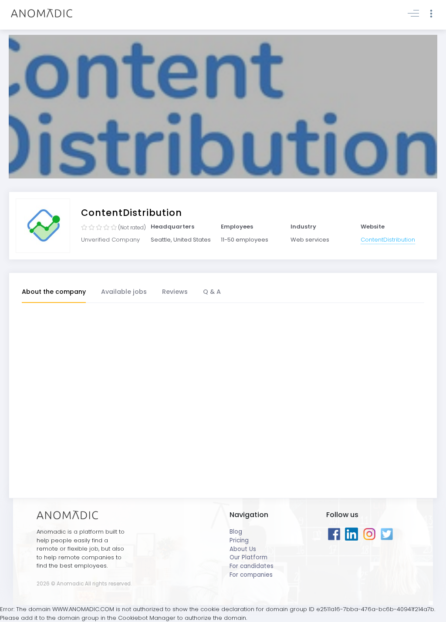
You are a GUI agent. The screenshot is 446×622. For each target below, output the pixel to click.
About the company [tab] (54, 291)
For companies (251, 575)
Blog (236, 532)
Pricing (239, 540)
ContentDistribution (388, 239)
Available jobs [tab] (124, 291)
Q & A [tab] (212, 291)
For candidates (252, 566)
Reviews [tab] (175, 291)
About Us (243, 549)
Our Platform (248, 557)
